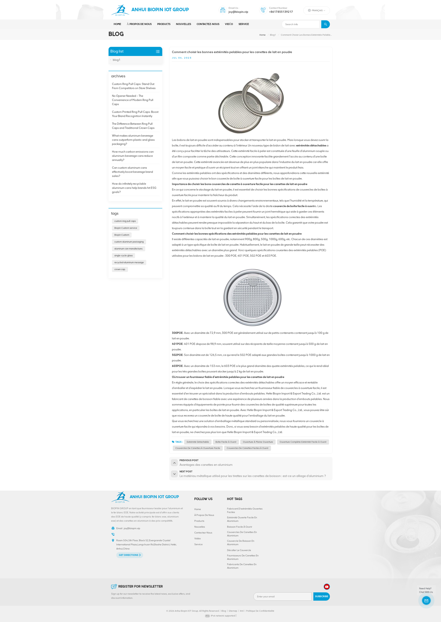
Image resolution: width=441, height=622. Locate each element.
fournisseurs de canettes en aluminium (243, 557)
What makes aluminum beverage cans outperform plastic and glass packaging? (133, 140)
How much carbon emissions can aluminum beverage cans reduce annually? (133, 156)
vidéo (229, 24)
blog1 (273, 35)
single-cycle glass (123, 255)
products (163, 24)
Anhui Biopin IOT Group (160, 10)
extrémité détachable (198, 442)
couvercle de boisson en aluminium (240, 542)
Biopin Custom (121, 235)
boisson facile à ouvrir (239, 526)
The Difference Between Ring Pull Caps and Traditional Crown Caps (133, 126)
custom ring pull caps (125, 221)
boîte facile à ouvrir (226, 442)
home (262, 35)
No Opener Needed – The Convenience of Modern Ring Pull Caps (132, 100)
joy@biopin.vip (238, 11)
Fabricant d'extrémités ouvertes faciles (245, 510)
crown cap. (120, 269)
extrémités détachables (311, 145)
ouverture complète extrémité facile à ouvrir (303, 442)
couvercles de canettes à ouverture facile (197, 448)
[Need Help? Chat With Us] (426, 600)
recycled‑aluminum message (129, 262)
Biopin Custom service (125, 228)
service (244, 24)
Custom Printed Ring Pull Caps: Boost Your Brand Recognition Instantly (135, 114)
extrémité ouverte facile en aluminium (242, 519)
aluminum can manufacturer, (128, 248)
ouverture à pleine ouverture (258, 442)
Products (199, 521)
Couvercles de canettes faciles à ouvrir (247, 448)
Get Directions (128, 555)
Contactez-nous (208, 24)
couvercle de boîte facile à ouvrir (294, 206)
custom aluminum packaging (129, 241)
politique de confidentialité (260, 611)
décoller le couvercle (239, 550)
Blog (223, 611)
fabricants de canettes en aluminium (242, 566)
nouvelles (183, 24)
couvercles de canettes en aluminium (242, 534)
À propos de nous (139, 24)
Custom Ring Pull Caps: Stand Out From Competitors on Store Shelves (134, 86)
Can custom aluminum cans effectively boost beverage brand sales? (132, 172)
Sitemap (233, 611)
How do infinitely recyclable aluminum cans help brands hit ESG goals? (134, 188)
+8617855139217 (281, 11)
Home (117, 24)
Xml (242, 611)
